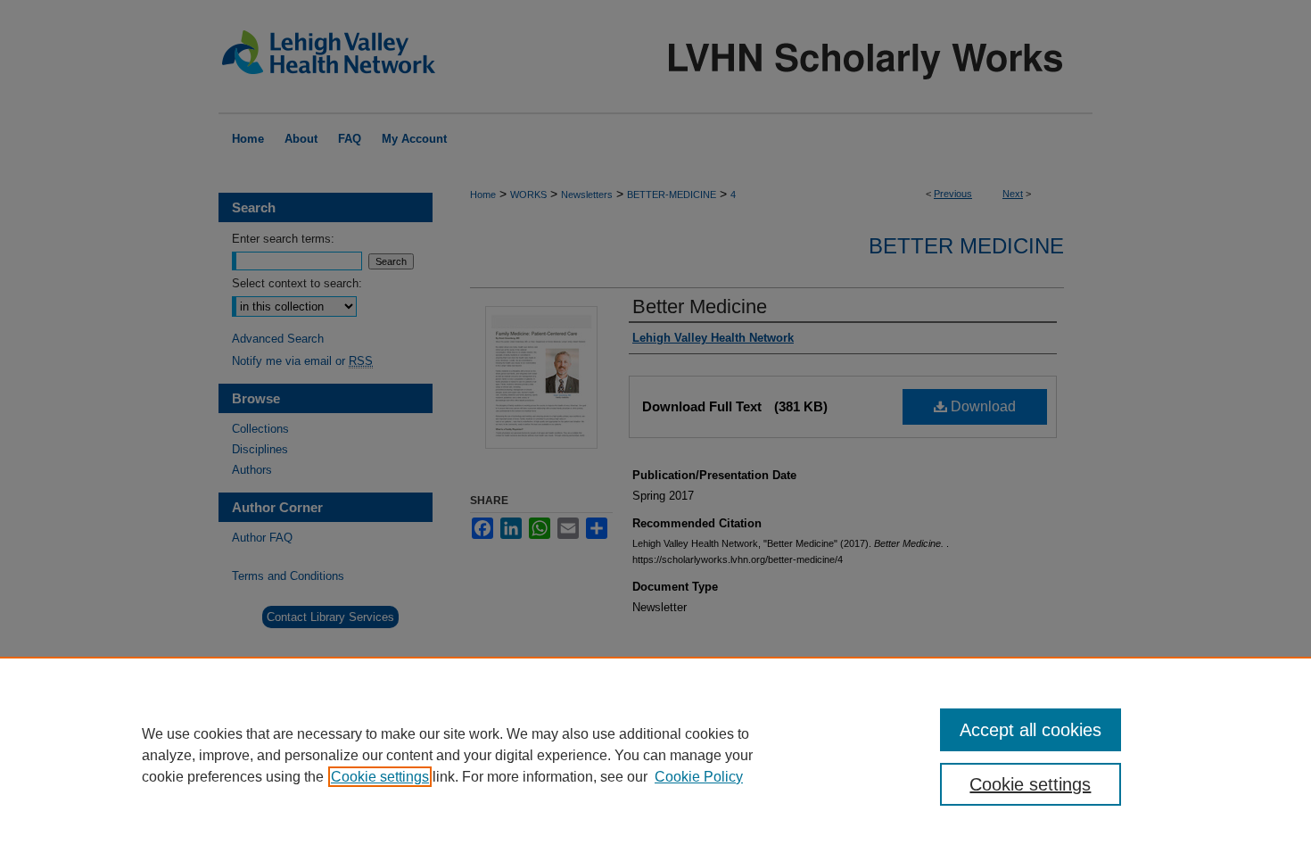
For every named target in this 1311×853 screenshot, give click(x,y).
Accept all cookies (1030, 730)
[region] (655, 755)
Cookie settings (380, 776)
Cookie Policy (699, 776)
